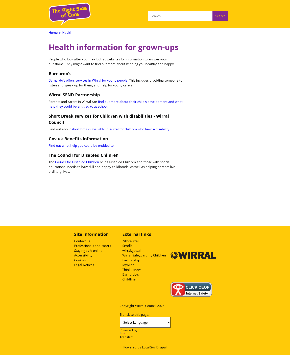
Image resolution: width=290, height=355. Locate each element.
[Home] (70, 14)
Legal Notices (84, 265)
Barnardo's (130, 274)
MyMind (128, 265)
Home (53, 32)
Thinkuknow (131, 270)
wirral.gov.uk (131, 250)
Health (67, 32)
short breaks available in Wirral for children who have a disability (120, 129)
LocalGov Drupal (154, 347)
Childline (129, 279)
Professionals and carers (92, 246)
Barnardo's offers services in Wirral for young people (88, 80)
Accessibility (83, 255)
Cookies (80, 260)
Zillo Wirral (130, 241)
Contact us (82, 241)
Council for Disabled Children (77, 162)
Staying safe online (88, 250)
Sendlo (127, 246)
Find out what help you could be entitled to (81, 145)
